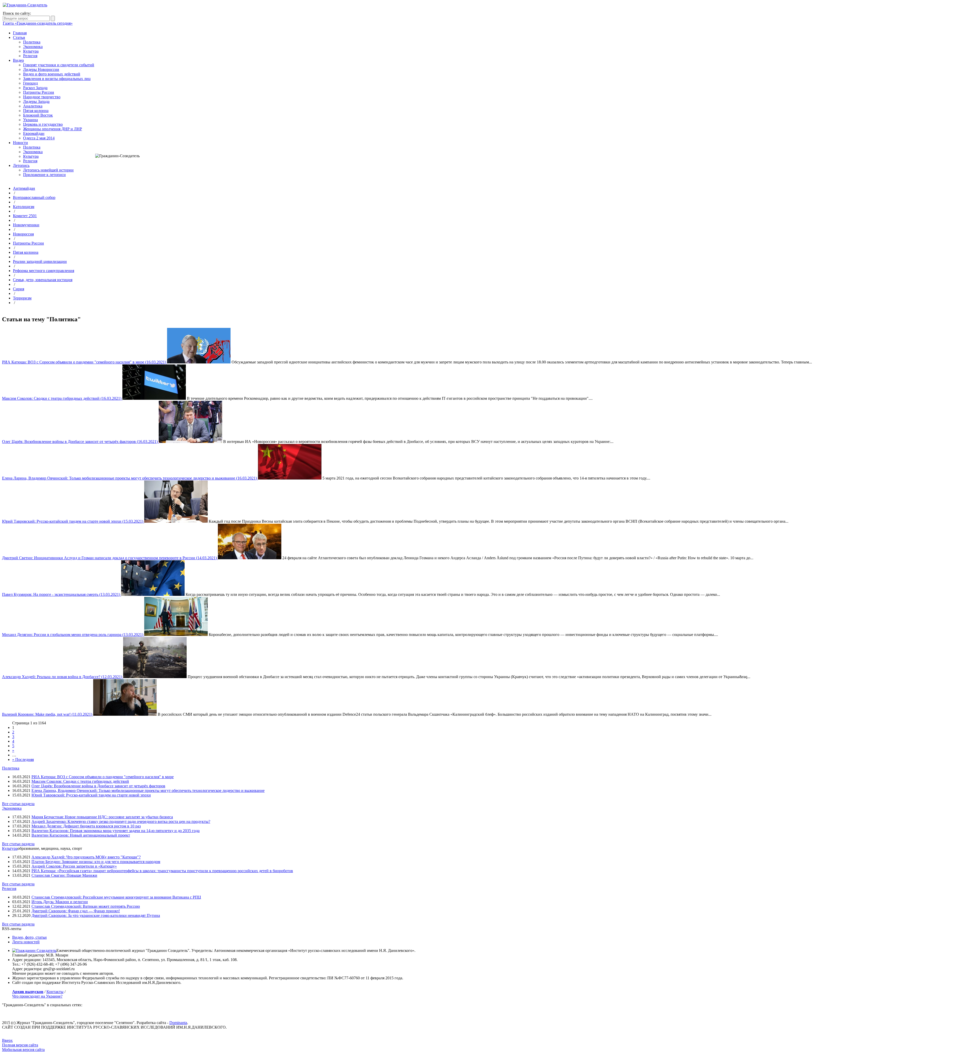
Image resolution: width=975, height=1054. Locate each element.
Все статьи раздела (18, 804)
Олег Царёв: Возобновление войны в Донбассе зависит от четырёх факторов (98, 786)
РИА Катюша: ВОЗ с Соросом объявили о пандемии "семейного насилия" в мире (102, 777)
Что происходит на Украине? (37, 996)
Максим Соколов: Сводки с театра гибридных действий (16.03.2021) (62, 398)
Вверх (7, 1040)
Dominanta (178, 1022)
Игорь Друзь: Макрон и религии (59, 902)
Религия (30, 56)
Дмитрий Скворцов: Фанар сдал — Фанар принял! (75, 911)
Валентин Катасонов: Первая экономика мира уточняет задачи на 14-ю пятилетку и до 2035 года (115, 830)
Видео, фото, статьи (29, 937)
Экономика (33, 46)
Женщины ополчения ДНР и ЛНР (52, 129)
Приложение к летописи (44, 174)
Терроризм (22, 298)
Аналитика (32, 106)
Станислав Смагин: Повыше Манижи (64, 875)
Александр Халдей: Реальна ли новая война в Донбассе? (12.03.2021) (62, 677)
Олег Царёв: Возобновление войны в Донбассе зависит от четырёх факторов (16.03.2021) (80, 441)
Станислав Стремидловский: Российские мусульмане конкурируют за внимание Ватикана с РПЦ (116, 897)
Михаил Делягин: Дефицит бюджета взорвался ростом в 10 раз (86, 826)
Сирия (18, 289)
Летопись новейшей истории (48, 170)
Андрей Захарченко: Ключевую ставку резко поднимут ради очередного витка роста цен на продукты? (120, 821)
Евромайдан (33, 133)
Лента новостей (26, 942)
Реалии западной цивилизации (40, 261)
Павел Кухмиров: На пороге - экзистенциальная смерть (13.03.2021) (61, 594)
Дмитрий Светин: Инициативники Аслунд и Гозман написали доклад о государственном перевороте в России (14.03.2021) (110, 558)
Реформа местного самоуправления (43, 270)
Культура (31, 51)
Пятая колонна (35, 110)
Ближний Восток (38, 115)
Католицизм (23, 206)
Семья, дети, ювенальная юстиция (42, 280)
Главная (20, 33)
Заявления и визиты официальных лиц (57, 78)
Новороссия (23, 234)
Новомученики (26, 225)
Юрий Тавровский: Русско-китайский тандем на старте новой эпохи (91, 795)
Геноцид (30, 83)
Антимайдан (24, 188)
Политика (31, 42)
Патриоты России (38, 92)
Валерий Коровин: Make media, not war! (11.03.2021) (47, 714)
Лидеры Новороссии (41, 69)
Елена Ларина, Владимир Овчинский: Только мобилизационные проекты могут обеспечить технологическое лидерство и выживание (148, 790)
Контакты (54, 991)
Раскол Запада (35, 88)
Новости (20, 142)
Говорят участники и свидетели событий (58, 65)
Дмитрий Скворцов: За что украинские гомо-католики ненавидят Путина (95, 915)
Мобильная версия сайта (23, 1049)
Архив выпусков (27, 991)
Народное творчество (41, 97)
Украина (30, 120)
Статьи (19, 37)
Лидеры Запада (36, 101)
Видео (18, 60)
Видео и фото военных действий (51, 74)
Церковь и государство (43, 124)
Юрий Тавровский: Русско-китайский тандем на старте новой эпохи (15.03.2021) (73, 521)
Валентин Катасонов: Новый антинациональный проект (80, 835)
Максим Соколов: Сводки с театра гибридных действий (80, 781)
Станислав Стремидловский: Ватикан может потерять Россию (85, 906)
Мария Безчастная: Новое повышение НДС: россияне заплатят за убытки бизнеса (102, 817)
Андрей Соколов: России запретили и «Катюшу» (74, 866)
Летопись (21, 165)
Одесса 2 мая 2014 (39, 138)
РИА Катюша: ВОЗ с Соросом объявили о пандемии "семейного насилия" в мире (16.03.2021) (84, 362)
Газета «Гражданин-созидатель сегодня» (38, 23)
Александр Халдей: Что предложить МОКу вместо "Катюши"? (86, 857)
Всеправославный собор (34, 197)
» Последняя (23, 759)
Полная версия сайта (20, 1045)
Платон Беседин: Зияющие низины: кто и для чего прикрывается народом (95, 861)
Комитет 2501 (25, 216)
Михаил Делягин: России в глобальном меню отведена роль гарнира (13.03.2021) (73, 634)
